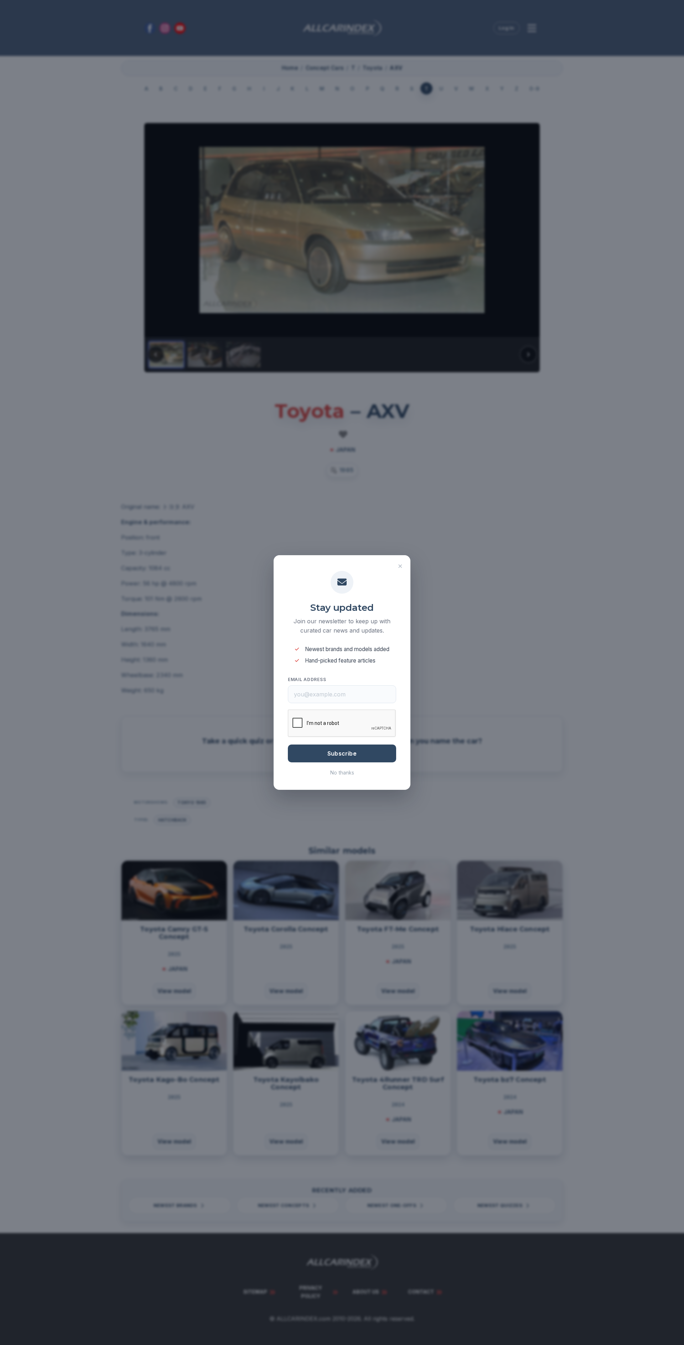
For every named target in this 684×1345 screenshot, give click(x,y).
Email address (307, 679)
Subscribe (342, 753)
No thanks (342, 772)
